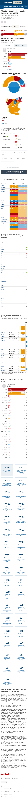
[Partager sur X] (2, 22)
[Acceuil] (1, 6)
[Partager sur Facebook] (5, 22)
